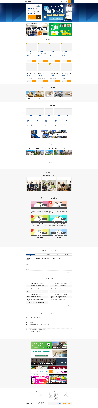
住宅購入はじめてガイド (41, 392)
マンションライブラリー (66, 396)
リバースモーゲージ (56, 399)
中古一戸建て (35, 10)
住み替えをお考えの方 (40, 395)
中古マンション (30, 11)
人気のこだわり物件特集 (28, 392)
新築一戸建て (30, 10)
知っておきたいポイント (56, 392)
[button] (63, 20)
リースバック (50, 398)
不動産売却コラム (51, 396)
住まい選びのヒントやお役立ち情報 (40, 394)
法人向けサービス (56, 397)
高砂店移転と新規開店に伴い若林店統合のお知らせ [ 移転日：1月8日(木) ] (39, 324)
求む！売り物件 (50, 395)
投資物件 (38, 11)
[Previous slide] (27, 184)
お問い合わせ (29, 60)
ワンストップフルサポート (66, 392)
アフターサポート (65, 393)
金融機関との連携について (66, 394)
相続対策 (55, 396)
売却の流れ (50, 393)
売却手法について (51, 392)
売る (57, 1)
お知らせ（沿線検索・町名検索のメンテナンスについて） (37, 327)
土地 (34, 11)
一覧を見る (67, 272)
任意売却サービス (56, 393)
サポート (62, 1)
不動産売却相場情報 (56, 394)
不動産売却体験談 (56, 395)
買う (52, 1)
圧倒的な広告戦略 (51, 397)
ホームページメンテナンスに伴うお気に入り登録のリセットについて (39, 329)
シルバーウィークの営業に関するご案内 (35, 317)
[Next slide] (71, 184)
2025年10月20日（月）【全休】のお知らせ (35, 331)
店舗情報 (66, 1)
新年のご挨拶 (31, 322)
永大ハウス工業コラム (66, 395)
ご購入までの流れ (35, 394)
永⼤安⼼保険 (55, 398)
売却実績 (50, 394)
